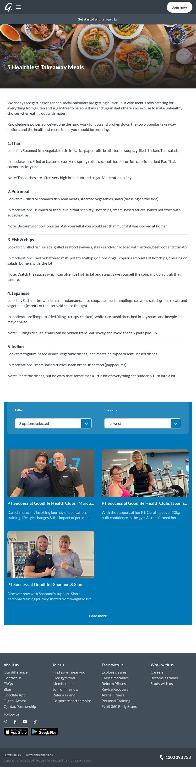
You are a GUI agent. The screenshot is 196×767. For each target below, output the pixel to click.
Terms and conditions (39, 755)
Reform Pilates (114, 683)
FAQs (8, 683)
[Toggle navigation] (17, 7)
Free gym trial (64, 677)
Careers (157, 672)
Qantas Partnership (20, 706)
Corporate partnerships (72, 700)
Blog (7, 689)
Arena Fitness (113, 695)
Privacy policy (12, 755)
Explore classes (114, 672)
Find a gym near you (69, 672)
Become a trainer (164, 677)
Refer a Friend (64, 695)
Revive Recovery (115, 689)
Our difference (15, 672)
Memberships (64, 683)
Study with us (162, 683)
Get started (86, 19)
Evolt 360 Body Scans (119, 706)
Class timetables (115, 677)
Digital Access (15, 700)
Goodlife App (15, 695)
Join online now (65, 689)
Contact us (13, 677)
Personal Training (116, 700)
